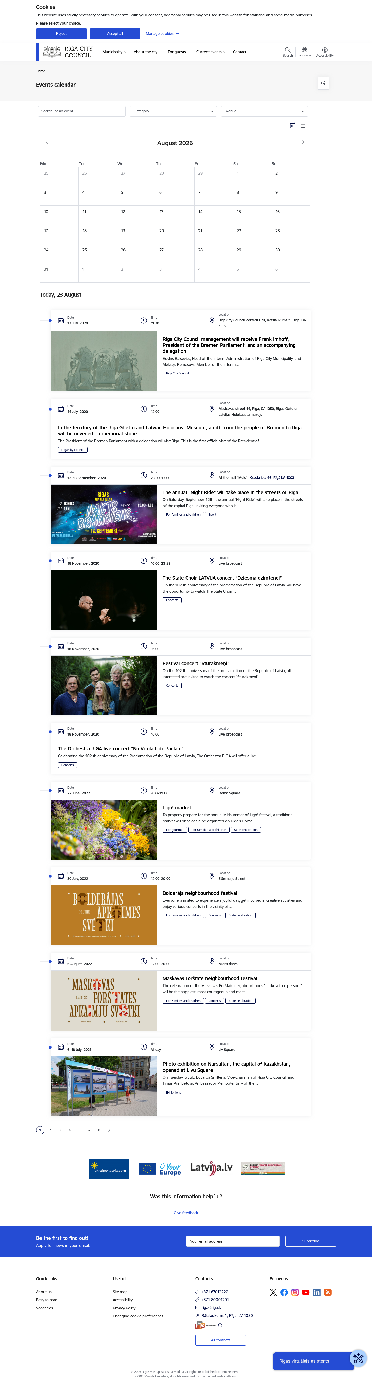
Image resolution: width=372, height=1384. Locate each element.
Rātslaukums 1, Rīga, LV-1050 (227, 1315)
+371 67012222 (215, 1291)
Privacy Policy (124, 1308)
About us (44, 1291)
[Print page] (323, 83)
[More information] (220, 1325)
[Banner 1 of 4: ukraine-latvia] (109, 1168)
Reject (61, 33)
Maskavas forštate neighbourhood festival (210, 978)
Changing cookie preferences (138, 1316)
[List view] (303, 125)
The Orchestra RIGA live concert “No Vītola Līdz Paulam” (121, 749)
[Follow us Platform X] (273, 1292)
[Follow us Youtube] (306, 1292)
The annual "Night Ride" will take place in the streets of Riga (230, 492)
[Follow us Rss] (328, 1292)
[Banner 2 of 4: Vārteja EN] (160, 1168)
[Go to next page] (109, 1130)
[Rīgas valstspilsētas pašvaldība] (68, 52)
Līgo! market (177, 808)
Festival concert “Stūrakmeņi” (196, 663)
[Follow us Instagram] (295, 1292)
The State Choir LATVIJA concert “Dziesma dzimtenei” (222, 578)
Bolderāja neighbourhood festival (200, 893)
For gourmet (175, 830)
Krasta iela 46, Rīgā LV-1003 (272, 477)
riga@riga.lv (211, 1307)
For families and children (183, 514)
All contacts (220, 1340)
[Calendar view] (293, 125)
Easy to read (46, 1299)
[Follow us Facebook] (284, 1292)
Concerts (172, 600)
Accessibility (123, 1299)
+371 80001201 (215, 1299)
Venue (231, 111)
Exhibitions (173, 1092)
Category (142, 111)
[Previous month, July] (47, 142)
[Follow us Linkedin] (317, 1292)
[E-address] (205, 1325)
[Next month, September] (303, 142)
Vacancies (44, 1308)
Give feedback (186, 1212)
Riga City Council (177, 373)
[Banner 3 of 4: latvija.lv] (211, 1168)
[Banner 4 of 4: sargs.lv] (263, 1168)
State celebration (246, 830)
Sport (212, 514)
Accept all (115, 33)
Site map (120, 1291)
